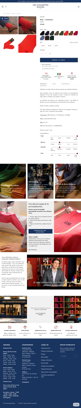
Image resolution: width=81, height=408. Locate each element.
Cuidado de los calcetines (47, 366)
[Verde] (61, 33)
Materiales (13, 13)
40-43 (49, 46)
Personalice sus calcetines (40, 231)
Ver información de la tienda (48, 68)
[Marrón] (56, 33)
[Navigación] (2, 7)
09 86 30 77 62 (26, 369)
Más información (33, 249)
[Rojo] (66, 33)
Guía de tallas (44, 363)
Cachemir (19, 13)
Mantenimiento (65, 84)
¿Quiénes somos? (45, 348)
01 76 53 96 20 (26, 357)
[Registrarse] (75, 356)
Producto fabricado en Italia (59, 77)
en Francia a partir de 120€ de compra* (46, 77)
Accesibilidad (53, 372)
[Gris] (52, 33)
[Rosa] (75, 33)
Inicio (4, 13)
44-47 (56, 46)
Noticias (43, 354)
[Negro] (42, 33)
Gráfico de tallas (74, 42)
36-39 (43, 46)
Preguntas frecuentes (46, 369)
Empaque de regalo (72, 77)
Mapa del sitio (44, 372)
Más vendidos (44, 357)
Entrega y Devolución (46, 360)
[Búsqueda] (6, 6)
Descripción (43, 84)
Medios (8, 13)
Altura (54, 84)
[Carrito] (78, 6)
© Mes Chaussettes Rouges (9, 403)
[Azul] (47, 33)
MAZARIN (42, 17)
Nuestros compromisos (47, 351)
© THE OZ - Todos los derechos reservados (27, 403)
